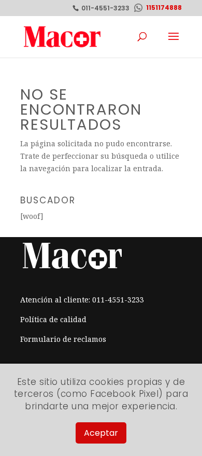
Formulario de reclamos (63, 339)
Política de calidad (53, 319)
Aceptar (101, 433)
